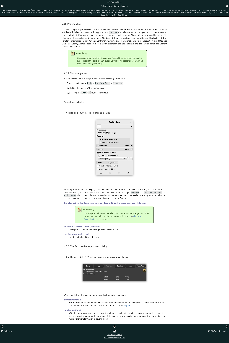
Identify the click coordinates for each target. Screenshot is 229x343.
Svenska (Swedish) (199, 12)
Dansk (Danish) (48, 10)
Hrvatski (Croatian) (167, 10)
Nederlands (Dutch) (23, 12)
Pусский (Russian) (140, 12)
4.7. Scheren (6, 331)
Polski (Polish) (63, 12)
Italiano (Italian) (195, 10)
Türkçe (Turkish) (212, 12)
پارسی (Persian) (129, 10)
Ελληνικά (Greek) (74, 10)
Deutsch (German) (60, 10)
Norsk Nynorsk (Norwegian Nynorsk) (44, 12)
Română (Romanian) (125, 12)
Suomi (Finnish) (141, 10)
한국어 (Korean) (221, 10)
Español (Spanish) (117, 10)
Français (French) (154, 10)
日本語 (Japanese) (208, 10)
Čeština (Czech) (36, 10)
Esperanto (106, 10)
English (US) (85, 10)
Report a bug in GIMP (114, 335)
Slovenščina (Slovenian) (170, 12)
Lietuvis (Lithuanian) (8, 12)
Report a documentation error (114, 338)
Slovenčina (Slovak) (154, 12)
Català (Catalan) (24, 10)
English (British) (96, 10)
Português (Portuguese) (77, 12)
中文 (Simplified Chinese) (118, 15)
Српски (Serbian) (186, 12)
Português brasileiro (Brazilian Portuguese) (102, 12)
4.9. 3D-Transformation (218, 331)
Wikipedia (127, 305)
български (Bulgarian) (10, 10)
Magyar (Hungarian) (182, 10)
